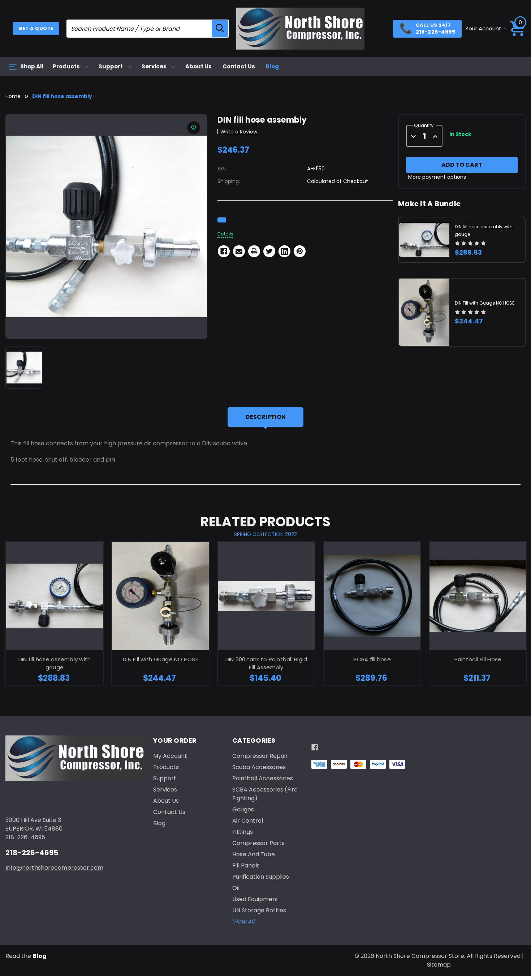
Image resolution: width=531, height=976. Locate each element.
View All (243, 921)
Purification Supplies (260, 877)
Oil (235, 888)
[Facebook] (223, 251)
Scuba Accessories (259, 767)
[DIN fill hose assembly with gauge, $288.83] (54, 596)
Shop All (32, 66)
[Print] (254, 251)
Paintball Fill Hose (478, 659)
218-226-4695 (31, 853)
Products (67, 66)
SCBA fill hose (372, 659)
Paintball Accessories (262, 778)
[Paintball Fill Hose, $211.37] (477, 596)
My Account (170, 756)
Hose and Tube (253, 854)
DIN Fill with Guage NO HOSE (484, 303)
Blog (272, 66)
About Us (198, 66)
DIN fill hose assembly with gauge (54, 663)
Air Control (247, 820)
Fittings (242, 832)
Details (225, 233)
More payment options (437, 177)
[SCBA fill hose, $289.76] (372, 596)
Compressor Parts (258, 843)
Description (266, 417)
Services (155, 66)
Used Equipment (255, 899)
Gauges (243, 809)
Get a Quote (35, 28)
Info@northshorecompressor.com (54, 867)
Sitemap (439, 964)
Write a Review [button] (238, 131)
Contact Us (239, 66)
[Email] (239, 251)
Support (111, 66)
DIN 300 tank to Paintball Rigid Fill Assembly (266, 663)
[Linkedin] (284, 251)
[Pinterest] (299, 251)
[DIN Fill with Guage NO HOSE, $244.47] (160, 596)
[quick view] (45, 607)
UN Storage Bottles (259, 910)
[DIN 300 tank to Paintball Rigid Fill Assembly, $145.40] (266, 596)
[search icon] (220, 28)
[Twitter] (269, 251)
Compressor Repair (260, 756)
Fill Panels (246, 865)
